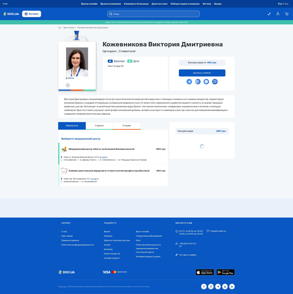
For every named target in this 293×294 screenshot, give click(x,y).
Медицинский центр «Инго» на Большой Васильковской (101, 149)
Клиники (108, 236)
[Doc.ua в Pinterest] (232, 286)
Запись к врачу (202, 73)
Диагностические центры (117, 240)
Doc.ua (63, 286)
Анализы (108, 249)
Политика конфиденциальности (77, 245)
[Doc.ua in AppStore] (205, 272)
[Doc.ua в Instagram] (211, 286)
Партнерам (67, 236)
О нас (64, 231)
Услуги (107, 245)
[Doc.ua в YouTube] (225, 286)
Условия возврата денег (148, 256)
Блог (138, 240)
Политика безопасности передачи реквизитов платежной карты (148, 248)
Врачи (107, 231)
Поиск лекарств (112, 254)
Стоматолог (127, 51)
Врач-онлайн (142, 231)
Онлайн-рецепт (112, 258)
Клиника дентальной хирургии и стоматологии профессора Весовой (109, 171)
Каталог (34, 14)
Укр (286, 3)
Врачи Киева (67, 28)
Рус (280, 3)
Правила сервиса (70, 240)
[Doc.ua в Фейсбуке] (204, 286)
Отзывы (127, 125)
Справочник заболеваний (149, 236)
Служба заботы (218, 231)
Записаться (72, 125)
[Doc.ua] (11, 14)
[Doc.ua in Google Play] (225, 272)
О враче (99, 125)
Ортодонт (110, 51)
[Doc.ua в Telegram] (218, 286)
